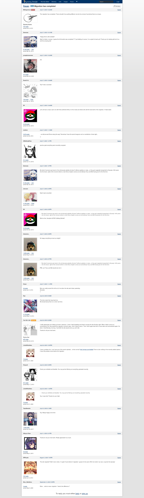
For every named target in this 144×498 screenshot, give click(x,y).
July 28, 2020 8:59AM (45, 296)
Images (66, 1)
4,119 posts (26, 314)
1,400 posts (26, 427)
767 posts (25, 26)
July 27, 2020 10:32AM (46, 55)
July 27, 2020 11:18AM (46, 130)
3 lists (32, 203)
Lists (60, 1)
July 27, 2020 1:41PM (45, 141)
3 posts (25, 486)
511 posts (25, 160)
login (77, 493)
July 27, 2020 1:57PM (45, 166)
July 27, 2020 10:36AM (46, 80)
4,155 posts (26, 203)
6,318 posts (26, 124)
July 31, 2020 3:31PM (45, 433)
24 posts (25, 288)
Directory (54, 1)
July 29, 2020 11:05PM (46, 388)
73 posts (25, 359)
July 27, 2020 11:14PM (46, 284)
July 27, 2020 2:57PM (45, 259)
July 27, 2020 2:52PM (45, 209)
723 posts (25, 99)
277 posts (25, 74)
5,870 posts (26, 134)
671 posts (25, 383)
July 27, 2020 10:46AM (46, 105)
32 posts (25, 452)
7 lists (31, 99)
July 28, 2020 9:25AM (45, 320)
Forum (72, 1)
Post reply (117, 6)
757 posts (25, 476)
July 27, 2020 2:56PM (45, 234)
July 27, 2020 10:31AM (46, 32)
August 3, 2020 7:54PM (46, 457)
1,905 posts (26, 253)
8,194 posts (26, 49)
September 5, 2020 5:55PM (47, 482)
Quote (119, 10)
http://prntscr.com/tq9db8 (86, 349)
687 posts (25, 339)
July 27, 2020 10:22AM (46, 10)
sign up (85, 493)
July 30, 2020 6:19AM (45, 408)
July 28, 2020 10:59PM (46, 345)
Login (118, 1)
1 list (32, 49)
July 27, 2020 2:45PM (45, 189)
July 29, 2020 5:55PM (45, 365)
